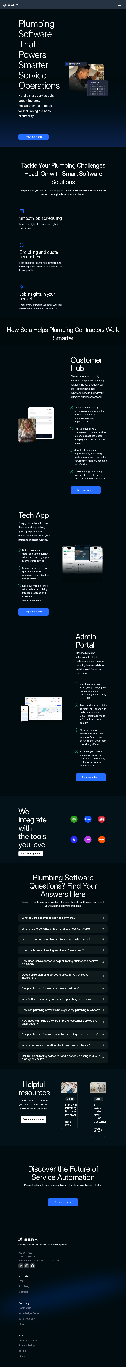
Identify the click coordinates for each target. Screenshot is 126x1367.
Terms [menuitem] (22, 1350)
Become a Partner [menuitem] (28, 1340)
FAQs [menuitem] (21, 1356)
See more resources (33, 1119)
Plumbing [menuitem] (23, 1286)
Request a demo (33, 136)
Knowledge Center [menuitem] (29, 1313)
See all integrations (30, 853)
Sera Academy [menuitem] (27, 1318)
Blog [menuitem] (21, 1324)
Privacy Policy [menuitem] (26, 1345)
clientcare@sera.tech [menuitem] (28, 1256)
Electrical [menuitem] (23, 1291)
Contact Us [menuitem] (24, 1307)
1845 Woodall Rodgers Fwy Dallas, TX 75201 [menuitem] (38, 1260)
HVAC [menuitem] (21, 1281)
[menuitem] (20, 1265)
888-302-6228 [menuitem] (25, 1253)
